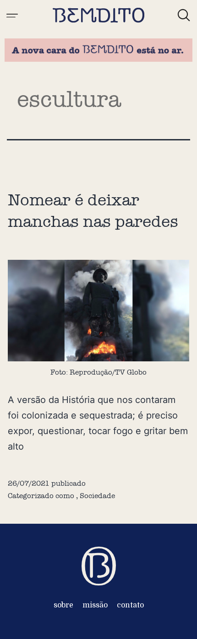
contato (130, 605)
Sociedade (97, 495)
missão (95, 605)
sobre (63, 605)
